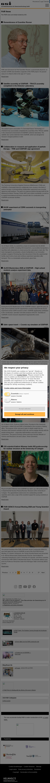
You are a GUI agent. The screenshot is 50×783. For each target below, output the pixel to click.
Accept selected (24, 409)
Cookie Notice (22, 375)
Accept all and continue (24, 414)
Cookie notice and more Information (17, 388)
